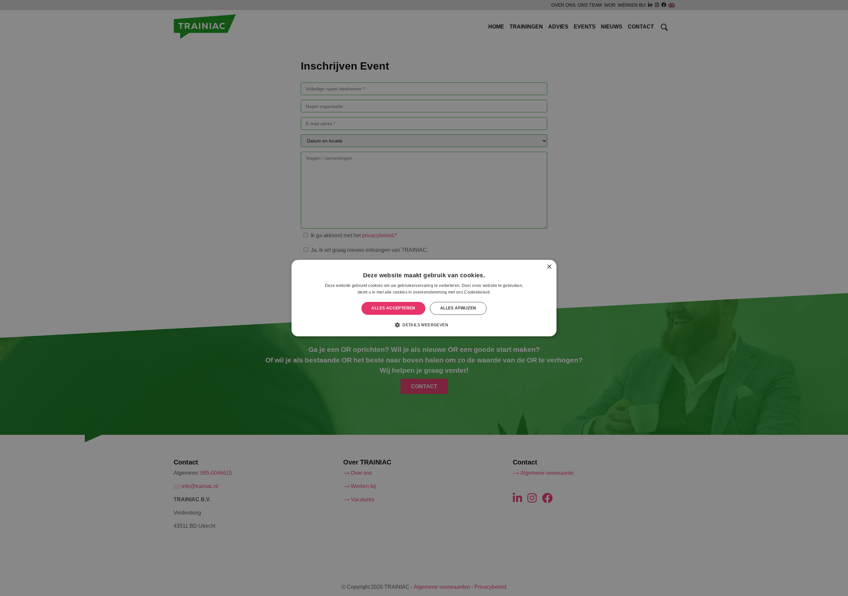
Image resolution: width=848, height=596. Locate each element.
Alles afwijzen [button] (458, 308)
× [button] (549, 266)
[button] (424, 324)
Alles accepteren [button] (393, 308)
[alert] (424, 298)
